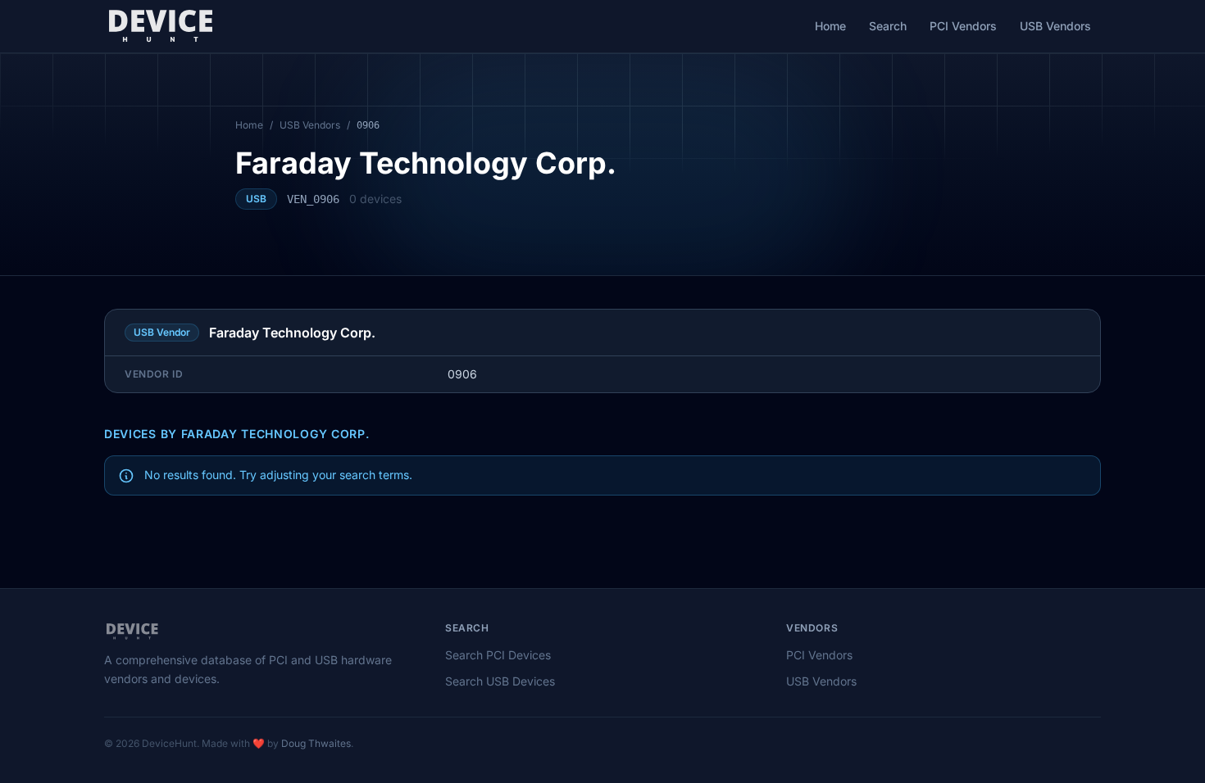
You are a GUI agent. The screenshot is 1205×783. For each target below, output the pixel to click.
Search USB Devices (500, 681)
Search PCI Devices (498, 655)
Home (830, 26)
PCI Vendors (963, 26)
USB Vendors (1055, 26)
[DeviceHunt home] (160, 26)
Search (888, 26)
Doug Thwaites (316, 743)
